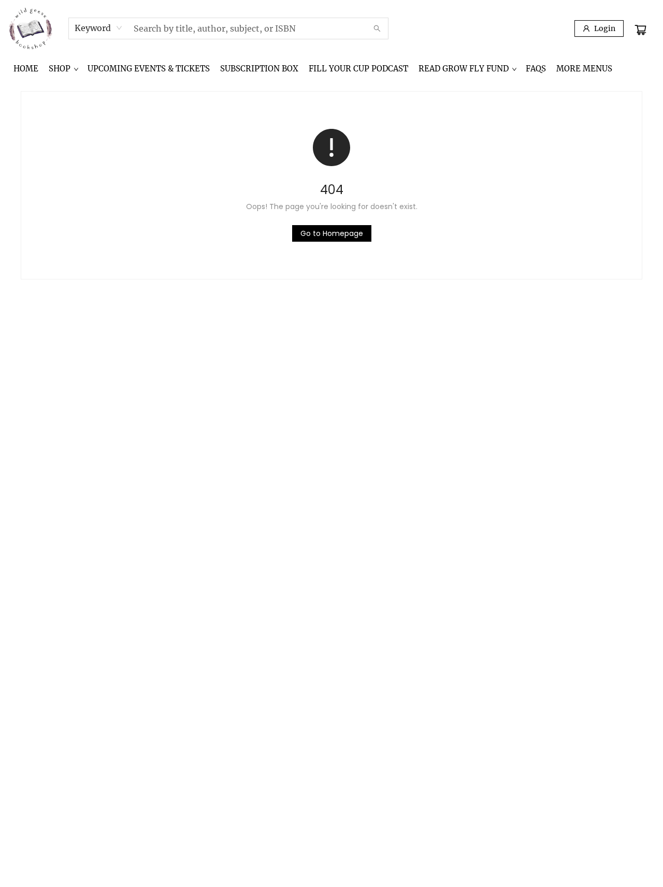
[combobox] (98, 28)
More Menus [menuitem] (584, 68)
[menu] (331, 69)
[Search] (377, 28)
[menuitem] (26, 69)
